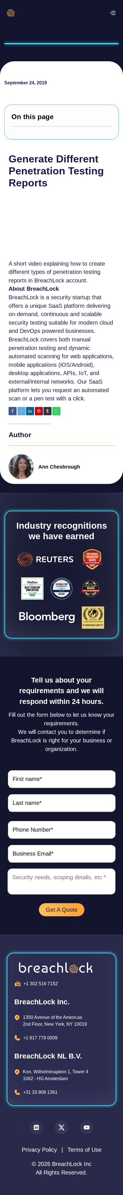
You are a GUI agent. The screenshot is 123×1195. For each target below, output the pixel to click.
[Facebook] (13, 411)
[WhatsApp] (56, 411)
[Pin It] (39, 411)
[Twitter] (21, 411)
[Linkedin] (30, 411)
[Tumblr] (47, 411)
